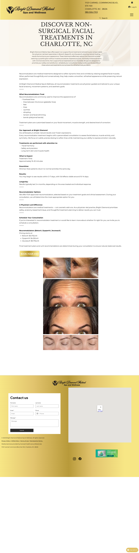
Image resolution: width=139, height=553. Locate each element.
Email (12, 410)
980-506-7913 (91, 12)
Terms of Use (24, 441)
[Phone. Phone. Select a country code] (38, 414)
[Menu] (132, 14)
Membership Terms (36, 441)
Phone (37, 410)
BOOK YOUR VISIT (30, 253)
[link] (132, 2)
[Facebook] (80, 459)
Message (13, 418)
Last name (38, 403)
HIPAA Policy (15, 441)
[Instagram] (74, 459)
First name (13, 403)
